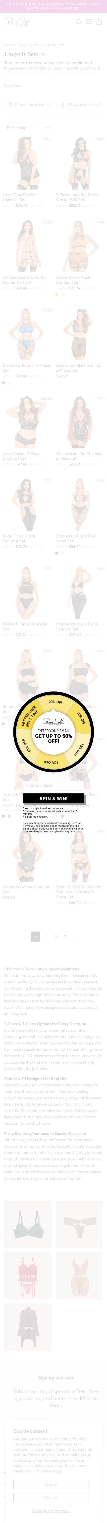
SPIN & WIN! (54, 798)
